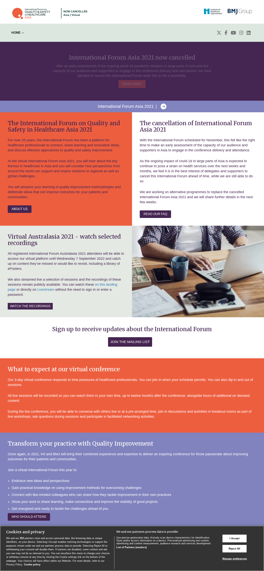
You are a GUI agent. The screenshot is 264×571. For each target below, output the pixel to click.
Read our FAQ (155, 214)
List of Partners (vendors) (131, 547)
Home (16, 32)
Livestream (45, 290)
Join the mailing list (130, 342)
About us (20, 209)
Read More (132, 84)
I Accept (234, 538)
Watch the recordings (30, 306)
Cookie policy (32, 564)
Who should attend (29, 516)
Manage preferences (234, 558)
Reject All (234, 548)
